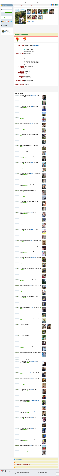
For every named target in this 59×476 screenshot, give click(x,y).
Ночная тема (5, 25)
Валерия (31, 313)
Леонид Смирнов (9, 471)
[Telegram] (57, 4)
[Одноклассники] (52, 4)
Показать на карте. (36, 45)
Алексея (31, 106)
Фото (14, 2)
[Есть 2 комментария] (20, 16)
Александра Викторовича (34, 400)
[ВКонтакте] (51, 4)
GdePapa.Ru (4, 0)
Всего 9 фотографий (31, 21)
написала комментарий (23, 223)
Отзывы (38, 2)
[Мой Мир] (53, 4)
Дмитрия (31, 212)
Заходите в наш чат (19, 459)
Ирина (5, 31)
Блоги (50, 0)
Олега (31, 218)
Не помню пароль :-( (9, 14)
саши (31, 341)
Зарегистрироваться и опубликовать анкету (6, 17)
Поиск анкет (16, 0)
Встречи (26, 2)
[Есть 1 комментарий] (29, 11)
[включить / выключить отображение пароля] (11, 10)
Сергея (31, 240)
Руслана (33, 223)
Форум (3, 2)
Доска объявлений (52, 2)
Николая (31, 251)
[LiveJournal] (55, 4)
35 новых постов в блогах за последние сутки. (23, 464)
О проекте (39, 0)
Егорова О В (32, 173)
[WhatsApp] (56, 4)
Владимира (32, 439)
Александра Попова (33, 450)
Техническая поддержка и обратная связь (22, 472)
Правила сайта (17, 473)
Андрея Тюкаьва (33, 257)
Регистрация (27, 0)
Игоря (31, 246)
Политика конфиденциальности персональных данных (46, 473)
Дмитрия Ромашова (33, 361)
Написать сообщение (18, 34)
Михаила (31, 372)
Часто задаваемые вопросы (42, 472)
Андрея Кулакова (33, 95)
